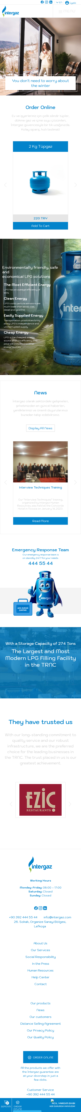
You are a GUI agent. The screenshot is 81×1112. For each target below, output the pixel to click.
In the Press (40, 963)
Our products (40, 1003)
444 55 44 (40, 563)
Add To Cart (40, 226)
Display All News (40, 428)
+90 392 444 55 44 (40, 1094)
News (40, 1010)
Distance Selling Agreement (40, 1023)
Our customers (40, 1017)
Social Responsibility (40, 957)
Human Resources (40, 970)
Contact (40, 984)
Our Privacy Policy (40, 1030)
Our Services (40, 950)
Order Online (43, 1057)
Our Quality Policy (40, 1037)
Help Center (41, 977)
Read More (40, 521)
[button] (5, 185)
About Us (40, 943)
